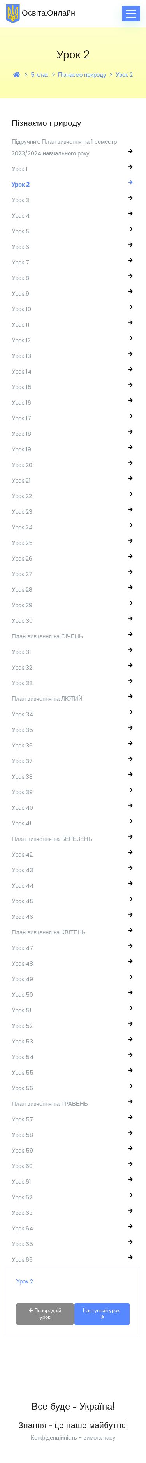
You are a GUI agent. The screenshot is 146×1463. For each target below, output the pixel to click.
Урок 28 (22, 589)
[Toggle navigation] (131, 13)
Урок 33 (22, 683)
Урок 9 (20, 293)
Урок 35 (22, 730)
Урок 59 (22, 1150)
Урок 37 (22, 761)
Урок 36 (22, 745)
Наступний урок (102, 1310)
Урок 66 (22, 1259)
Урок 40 (22, 808)
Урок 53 (22, 1041)
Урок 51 (22, 1010)
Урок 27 (22, 574)
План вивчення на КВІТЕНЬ (49, 932)
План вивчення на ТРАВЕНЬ (50, 1104)
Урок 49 (22, 979)
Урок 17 (21, 418)
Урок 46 (22, 917)
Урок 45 (22, 901)
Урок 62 (22, 1197)
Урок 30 (22, 621)
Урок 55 (22, 1072)
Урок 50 (22, 995)
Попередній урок (47, 1313)
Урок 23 (22, 512)
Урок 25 (22, 543)
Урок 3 (20, 200)
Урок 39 (22, 792)
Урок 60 (22, 1166)
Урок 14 (22, 371)
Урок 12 (21, 340)
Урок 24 (22, 527)
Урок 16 (21, 402)
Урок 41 (22, 823)
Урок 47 (22, 948)
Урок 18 (21, 434)
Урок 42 (22, 854)
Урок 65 (22, 1244)
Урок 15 (22, 387)
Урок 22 (22, 496)
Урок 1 (20, 169)
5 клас (40, 75)
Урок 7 (20, 262)
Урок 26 (22, 558)
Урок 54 (22, 1057)
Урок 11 (21, 325)
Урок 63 (22, 1213)
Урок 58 (22, 1135)
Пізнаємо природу (82, 75)
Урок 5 (21, 231)
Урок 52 (22, 1026)
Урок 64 (22, 1228)
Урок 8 (20, 278)
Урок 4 (21, 216)
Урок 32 (22, 667)
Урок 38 (22, 776)
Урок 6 (20, 247)
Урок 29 (22, 605)
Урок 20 (22, 465)
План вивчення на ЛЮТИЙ (47, 698)
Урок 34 (22, 714)
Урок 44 (22, 885)
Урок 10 (21, 309)
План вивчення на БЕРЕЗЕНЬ (52, 839)
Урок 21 (21, 480)
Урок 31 (21, 652)
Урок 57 (22, 1119)
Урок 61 (21, 1181)
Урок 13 (21, 356)
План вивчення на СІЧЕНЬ (47, 636)
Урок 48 (22, 963)
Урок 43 (22, 870)
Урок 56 (22, 1088)
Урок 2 (124, 75)
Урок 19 (21, 449)
